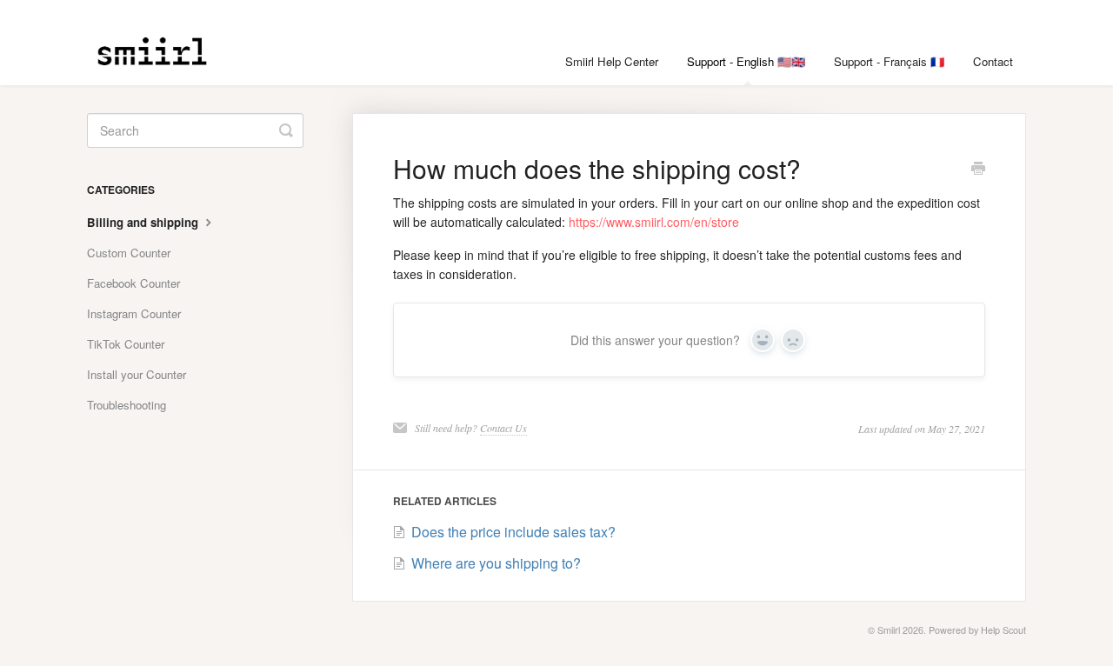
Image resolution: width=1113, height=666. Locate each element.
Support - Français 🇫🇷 (889, 61)
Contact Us (503, 428)
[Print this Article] (978, 169)
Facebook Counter (133, 283)
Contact (993, 61)
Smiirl (888, 629)
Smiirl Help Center (611, 61)
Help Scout (1003, 629)
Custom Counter (128, 252)
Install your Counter (136, 374)
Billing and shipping (144, 222)
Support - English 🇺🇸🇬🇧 (746, 61)
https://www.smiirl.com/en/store (654, 221)
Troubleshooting (126, 404)
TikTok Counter (125, 344)
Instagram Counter (134, 313)
